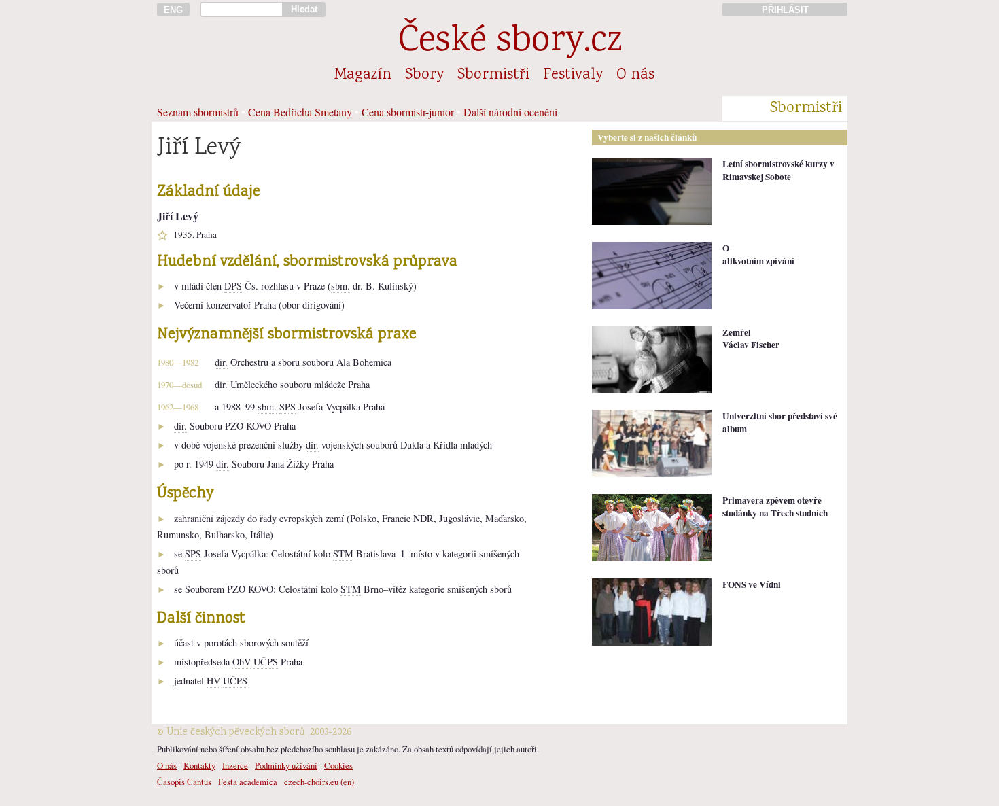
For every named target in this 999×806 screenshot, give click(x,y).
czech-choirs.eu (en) (319, 781)
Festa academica (247, 781)
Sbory (424, 75)
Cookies (338, 765)
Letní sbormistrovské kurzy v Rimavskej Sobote (778, 170)
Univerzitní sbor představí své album (779, 422)
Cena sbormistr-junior (408, 112)
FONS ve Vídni (751, 584)
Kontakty (199, 765)
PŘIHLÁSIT (785, 10)
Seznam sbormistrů (198, 112)
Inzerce (235, 765)
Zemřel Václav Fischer (750, 339)
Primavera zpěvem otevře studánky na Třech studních (775, 506)
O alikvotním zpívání (758, 254)
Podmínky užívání (286, 765)
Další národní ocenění (510, 112)
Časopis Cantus (184, 781)
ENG (173, 10)
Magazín (362, 75)
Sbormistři (493, 75)
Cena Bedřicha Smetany (300, 112)
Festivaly (573, 75)
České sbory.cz (510, 42)
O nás (635, 75)
